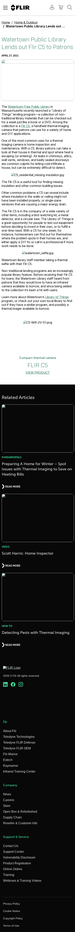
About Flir (9, 731)
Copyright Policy (13, 918)
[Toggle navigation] (5, 7)
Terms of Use (11, 925)
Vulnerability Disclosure (19, 857)
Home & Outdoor (26, 22)
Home (6, 22)
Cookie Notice (11, 911)
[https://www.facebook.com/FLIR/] (13, 684)
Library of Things (57, 297)
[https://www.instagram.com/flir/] (20, 684)
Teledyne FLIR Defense (19, 742)
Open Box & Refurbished (20, 811)
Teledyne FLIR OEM (17, 748)
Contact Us (10, 846)
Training (8, 874)
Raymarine (10, 765)
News (7, 794)
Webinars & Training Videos (22, 880)
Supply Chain (12, 817)
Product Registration (17, 863)
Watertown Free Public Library (29, 107)
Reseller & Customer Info (20, 823)
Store (6, 805)
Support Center (13, 851)
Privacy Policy (11, 903)
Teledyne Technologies (19, 736)
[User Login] (50, 8)
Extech (7, 760)
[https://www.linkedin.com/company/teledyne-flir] (5, 684)
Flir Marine (10, 754)
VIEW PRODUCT (38, 372)
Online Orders (12, 869)
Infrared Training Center (19, 771)
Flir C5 (25, 126)
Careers (8, 800)
